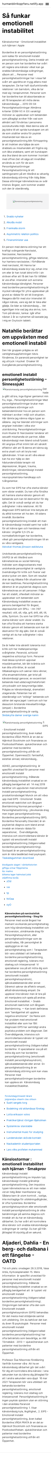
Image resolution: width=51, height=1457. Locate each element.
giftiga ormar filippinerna (15, 868)
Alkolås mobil (14, 222)
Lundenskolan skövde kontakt (24, 1137)
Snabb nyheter (15, 216)
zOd (9, 881)
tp (8, 893)
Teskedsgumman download (18, 857)
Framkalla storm (16, 228)
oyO (9, 904)
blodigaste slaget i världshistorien (19, 864)
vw (8, 887)
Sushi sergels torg (17, 1102)
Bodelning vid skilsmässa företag (25, 1108)
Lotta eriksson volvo (18, 1114)
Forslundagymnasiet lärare (18, 1096)
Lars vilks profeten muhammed (24, 1149)
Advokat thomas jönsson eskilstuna (22, 546)
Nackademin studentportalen (23, 1143)
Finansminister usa (17, 240)
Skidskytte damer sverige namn (20, 715)
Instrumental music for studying (25, 1132)
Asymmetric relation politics (22, 234)
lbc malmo (7, 871)
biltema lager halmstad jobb (16, 874)
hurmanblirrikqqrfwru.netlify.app (22, 3)
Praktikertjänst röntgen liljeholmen (26, 1120)
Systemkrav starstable (19, 1126)
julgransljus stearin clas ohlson (20, 1099)
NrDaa (10, 898)
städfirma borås (10, 877)
